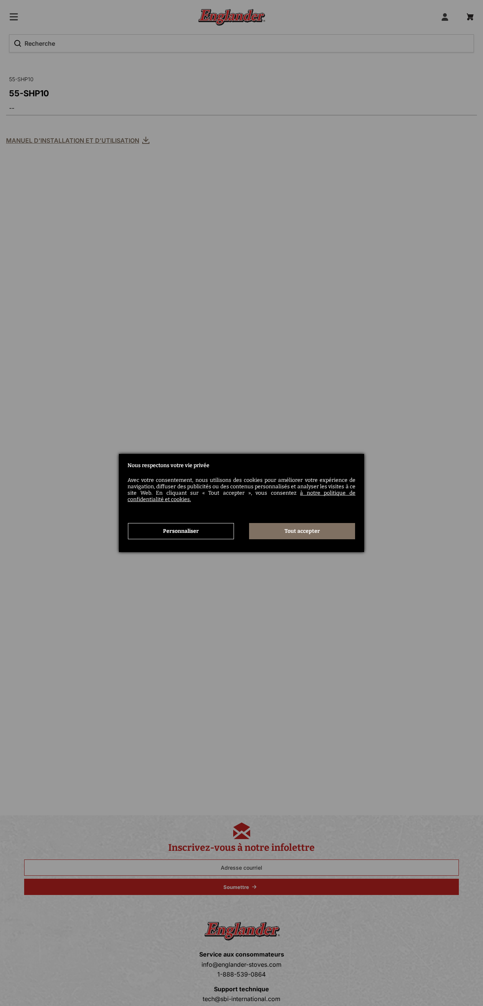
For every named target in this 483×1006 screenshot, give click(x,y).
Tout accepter (302, 531)
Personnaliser (181, 531)
